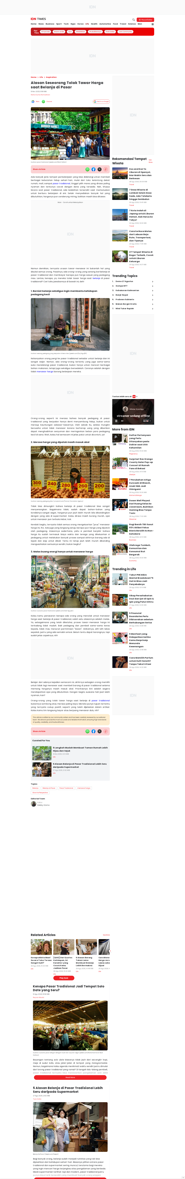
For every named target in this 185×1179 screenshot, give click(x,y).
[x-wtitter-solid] (100, 169)
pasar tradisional (61, 183)
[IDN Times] (38, 19)
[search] (133, 19)
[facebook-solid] (93, 169)
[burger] (152, 24)
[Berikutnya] (110, 930)
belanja (96, 278)
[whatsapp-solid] (87, 169)
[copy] (106, 169)
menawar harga (44, 371)
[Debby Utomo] (33, 804)
